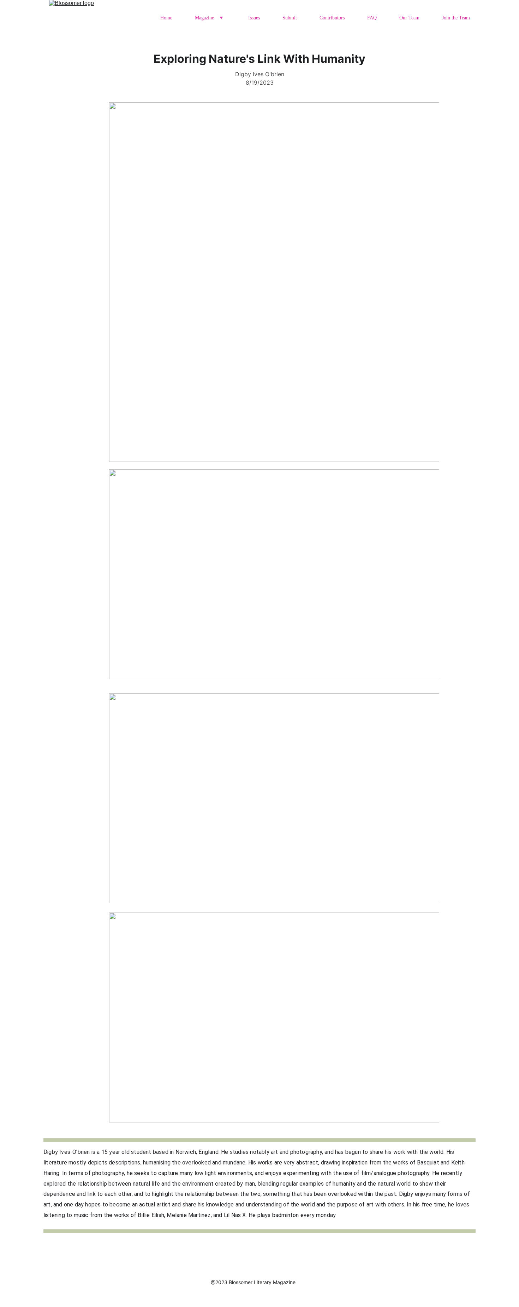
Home (166, 17)
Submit (289, 17)
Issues (254, 17)
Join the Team (456, 17)
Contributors (332, 17)
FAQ (372, 17)
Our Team (409, 17)
